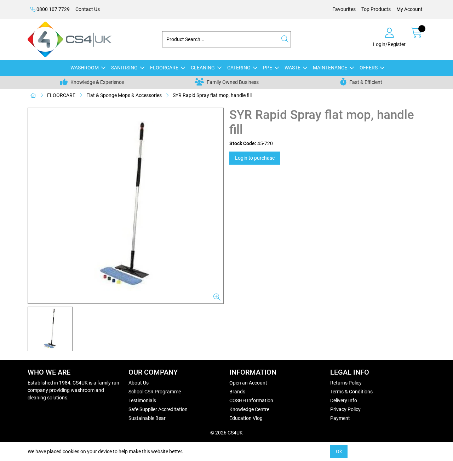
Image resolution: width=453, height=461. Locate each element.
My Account (409, 9)
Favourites (344, 9)
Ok (339, 451)
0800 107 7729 (52, 9)
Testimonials (142, 400)
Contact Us (87, 9)
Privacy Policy (345, 409)
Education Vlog (246, 418)
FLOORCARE (164, 67)
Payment (340, 418)
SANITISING (124, 67)
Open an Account (248, 383)
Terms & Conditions (351, 391)
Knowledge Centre (249, 409)
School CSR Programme (154, 391)
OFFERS (369, 67)
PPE (267, 67)
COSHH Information (251, 400)
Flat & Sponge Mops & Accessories (124, 95)
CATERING (239, 67)
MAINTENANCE (330, 67)
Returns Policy (346, 383)
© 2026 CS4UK (226, 433)
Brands (237, 391)
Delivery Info (343, 400)
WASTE (292, 67)
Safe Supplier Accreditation (158, 409)
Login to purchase (255, 158)
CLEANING (203, 67)
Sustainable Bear (147, 418)
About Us (138, 383)
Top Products (376, 9)
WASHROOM (84, 67)
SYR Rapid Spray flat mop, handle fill (212, 95)
